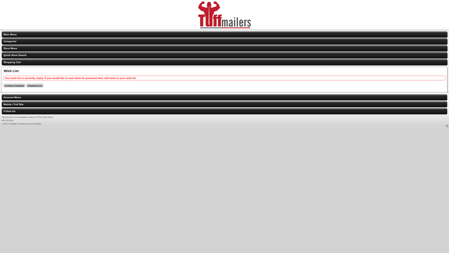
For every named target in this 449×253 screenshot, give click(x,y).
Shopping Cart (12, 62)
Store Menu (10, 48)
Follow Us (9, 111)
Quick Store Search (15, 55)
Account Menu (12, 97)
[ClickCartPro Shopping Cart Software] (446, 126)
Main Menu (10, 34)
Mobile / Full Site (14, 104)
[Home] (224, 27)
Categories (10, 41)
